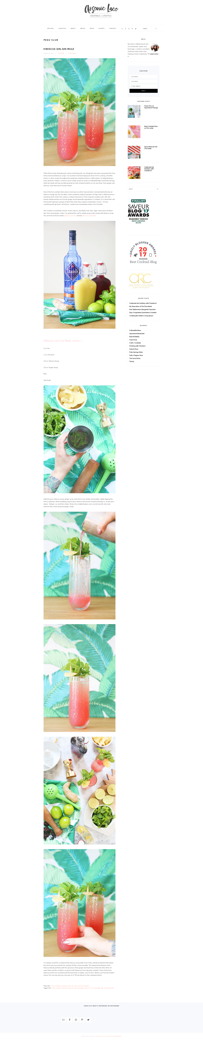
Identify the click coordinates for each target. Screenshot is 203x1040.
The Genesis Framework (113, 1036)
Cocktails (64, 986)
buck (63, 988)
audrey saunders (56, 988)
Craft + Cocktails (135, 343)
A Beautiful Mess (135, 330)
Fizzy (69, 986)
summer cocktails (109, 988)
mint (91, 988)
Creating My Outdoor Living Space (141, 316)
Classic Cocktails (56, 986)
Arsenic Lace (101, 13)
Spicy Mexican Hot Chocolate (150, 147)
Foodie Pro (99, 1036)
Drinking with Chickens (137, 346)
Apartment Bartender (137, 333)
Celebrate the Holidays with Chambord (149, 169)
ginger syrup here (70, 215)
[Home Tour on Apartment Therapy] (134, 112)
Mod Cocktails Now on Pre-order (151, 127)
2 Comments (72, 53)
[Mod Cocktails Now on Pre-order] (134, 132)
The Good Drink (134, 358)
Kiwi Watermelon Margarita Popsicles (142, 309)
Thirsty (131, 361)
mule (95, 988)
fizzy (67, 988)
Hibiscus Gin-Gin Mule (59, 49)
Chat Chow (133, 340)
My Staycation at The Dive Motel (140, 306)
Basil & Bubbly (134, 336)
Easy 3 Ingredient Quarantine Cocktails (142, 312)
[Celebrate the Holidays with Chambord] (134, 173)
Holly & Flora (133, 349)
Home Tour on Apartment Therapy (151, 107)
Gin (72, 986)
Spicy (76, 986)
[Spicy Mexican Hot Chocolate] (134, 152)
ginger (82, 988)
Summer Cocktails (83, 986)
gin (70, 988)
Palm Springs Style (136, 352)
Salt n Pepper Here (136, 355)
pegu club (100, 988)
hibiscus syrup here (89, 215)
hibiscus (86, 988)
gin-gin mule (75, 988)
